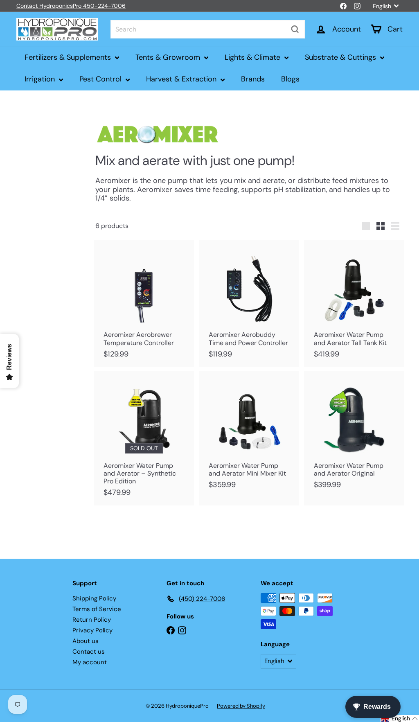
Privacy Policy (92, 630)
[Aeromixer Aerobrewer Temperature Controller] (143, 303)
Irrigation (41, 79)
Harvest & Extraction (182, 79)
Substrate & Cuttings (341, 57)
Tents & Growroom (168, 57)
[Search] (295, 29)
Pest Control (101, 79)
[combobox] (207, 29)
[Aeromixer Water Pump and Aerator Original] (354, 434)
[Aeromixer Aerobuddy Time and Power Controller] (248, 303)
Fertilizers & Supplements (69, 57)
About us (85, 641)
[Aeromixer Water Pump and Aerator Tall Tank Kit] (354, 303)
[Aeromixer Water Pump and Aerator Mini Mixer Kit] (248, 434)
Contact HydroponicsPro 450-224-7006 (71, 5)
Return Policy (91, 620)
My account (89, 662)
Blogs (290, 79)
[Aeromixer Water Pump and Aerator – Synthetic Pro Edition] (143, 438)
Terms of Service (96, 609)
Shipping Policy (94, 598)
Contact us (88, 652)
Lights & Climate (253, 57)
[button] (400, 718)
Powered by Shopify (241, 705)
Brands (253, 79)
